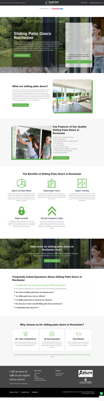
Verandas (35, 392)
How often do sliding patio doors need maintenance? (34, 292)
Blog (10, 2)
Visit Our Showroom (39, 378)
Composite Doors (60, 373)
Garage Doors (59, 375)
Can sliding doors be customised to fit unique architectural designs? (40, 285)
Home (2, 2)
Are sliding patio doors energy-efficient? (30, 296)
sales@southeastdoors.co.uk (96, 2)
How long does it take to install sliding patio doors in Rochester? (39, 304)
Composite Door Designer (40, 380)
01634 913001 (84, 2)
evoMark (92, 393)
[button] (52, 285)
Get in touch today (55, 48)
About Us (24, 2)
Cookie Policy (25, 392)
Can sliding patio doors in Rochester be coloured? (33, 300)
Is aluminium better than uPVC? (27, 307)
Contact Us (37, 373)
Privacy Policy (14, 392)
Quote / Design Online (16, 2)
